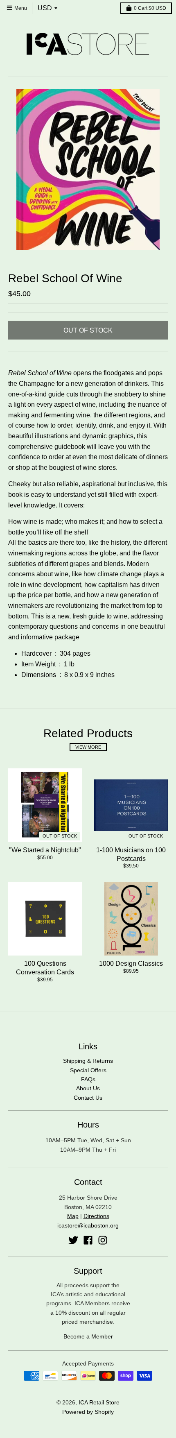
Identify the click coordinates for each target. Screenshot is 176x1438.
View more (88, 747)
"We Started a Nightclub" (45, 850)
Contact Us (88, 1097)
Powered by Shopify (88, 1412)
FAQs (88, 1079)
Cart (150, 8)
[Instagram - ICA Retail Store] (103, 1240)
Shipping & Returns (88, 1061)
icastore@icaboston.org (88, 1225)
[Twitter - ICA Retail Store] (73, 1240)
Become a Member (88, 1336)
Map (73, 1216)
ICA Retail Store (99, 1402)
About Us (88, 1088)
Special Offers (88, 1070)
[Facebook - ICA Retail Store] (88, 1240)
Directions (96, 1216)
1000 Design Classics (131, 963)
